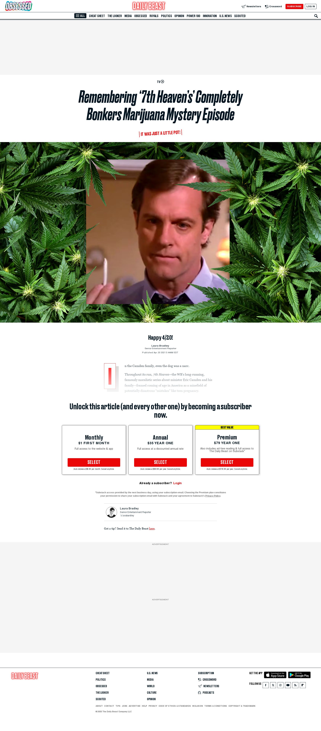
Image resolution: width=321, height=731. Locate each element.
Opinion (179, 16)
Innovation (210, 16)
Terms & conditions (215, 706)
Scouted (240, 16)
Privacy (153, 706)
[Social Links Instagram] (280, 686)
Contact (109, 706)
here (152, 528)
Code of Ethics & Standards (175, 706)
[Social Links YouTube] (288, 686)
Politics (166, 16)
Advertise (134, 706)
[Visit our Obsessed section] (30, 6)
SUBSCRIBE (294, 6)
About (99, 706)
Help (144, 706)
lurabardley (128, 516)
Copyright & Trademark (242, 706)
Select (93, 462)
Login (177, 483)
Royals (154, 16)
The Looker (115, 16)
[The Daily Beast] (149, 6)
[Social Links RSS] (295, 686)
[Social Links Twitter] (273, 686)
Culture (152, 692)
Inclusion (197, 706)
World (151, 686)
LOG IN (311, 6)
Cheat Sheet (97, 16)
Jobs (124, 706)
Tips (118, 706)
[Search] (316, 16)
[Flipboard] (303, 686)
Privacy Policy (212, 496)
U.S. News (225, 16)
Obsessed (140, 16)
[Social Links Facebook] (266, 686)
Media (128, 16)
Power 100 (193, 16)
